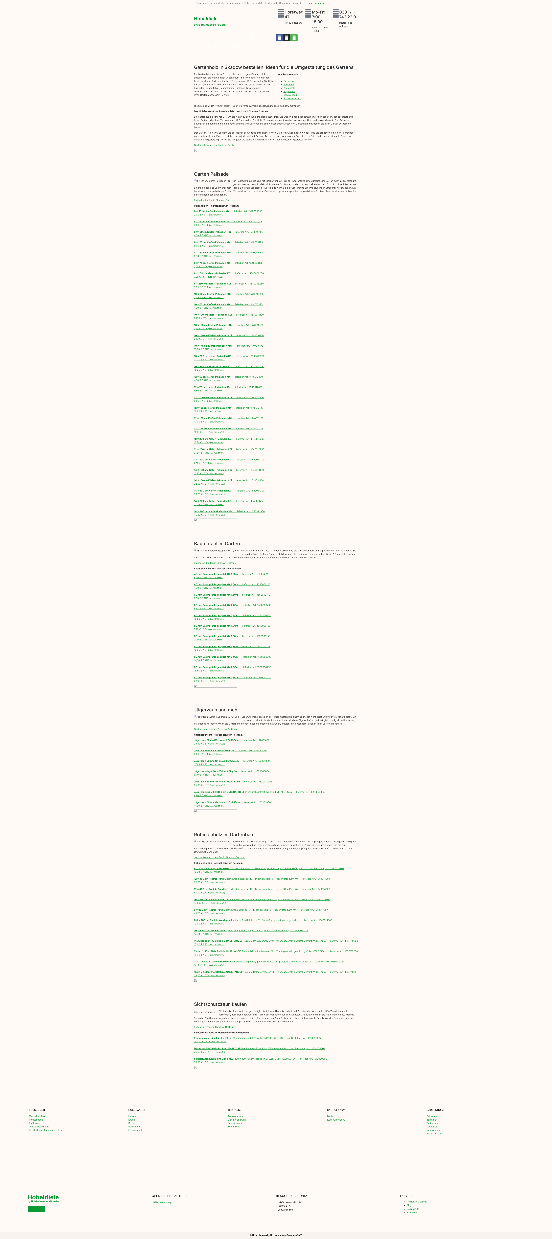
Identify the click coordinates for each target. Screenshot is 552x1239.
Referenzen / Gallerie (417, 1201)
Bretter (131, 1123)
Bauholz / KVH (205, 46)
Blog (409, 1205)
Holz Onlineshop (316, 3)
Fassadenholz (135, 1130)
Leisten (132, 1116)
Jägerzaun (289, 91)
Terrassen (243, 38)
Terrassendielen (236, 1116)
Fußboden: (37, 1110)
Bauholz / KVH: (337, 1110)
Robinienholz (290, 94)
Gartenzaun (432, 1123)
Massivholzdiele (37, 1116)
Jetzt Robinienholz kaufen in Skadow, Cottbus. (219, 857)
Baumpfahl (289, 88)
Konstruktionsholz (336, 1120)
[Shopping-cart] (294, 37)
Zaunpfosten (433, 1126)
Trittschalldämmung (39, 1126)
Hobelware (223, 38)
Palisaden (288, 84)
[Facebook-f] (279, 37)
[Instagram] (286, 37)
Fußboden (202, 38)
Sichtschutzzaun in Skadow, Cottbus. (214, 1027)
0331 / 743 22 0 (347, 14)
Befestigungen (235, 1123)
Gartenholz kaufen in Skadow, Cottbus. (215, 145)
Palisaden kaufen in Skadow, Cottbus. (214, 200)
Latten (131, 1120)
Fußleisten (34, 1123)
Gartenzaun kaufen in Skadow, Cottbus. (215, 729)
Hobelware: (136, 1110)
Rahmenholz (134, 1126)
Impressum (412, 1212)
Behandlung (234, 1126)
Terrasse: (235, 1110)
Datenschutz (413, 1209)
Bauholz (331, 1116)
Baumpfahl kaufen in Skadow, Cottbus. (215, 562)
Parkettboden (36, 1120)
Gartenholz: (436, 1110)
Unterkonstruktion (237, 1120)
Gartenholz (228, 46)
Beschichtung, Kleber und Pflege (46, 1130)
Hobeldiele (206, 18)
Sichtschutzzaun (292, 98)
